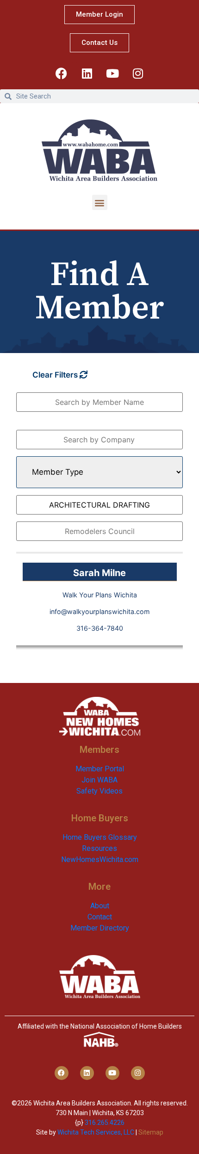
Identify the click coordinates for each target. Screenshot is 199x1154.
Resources (99, 848)
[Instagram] (137, 73)
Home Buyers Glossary (99, 837)
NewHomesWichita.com (99, 859)
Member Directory (99, 928)
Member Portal (99, 768)
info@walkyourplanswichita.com (100, 611)
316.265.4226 (104, 1122)
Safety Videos (99, 791)
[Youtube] (112, 73)
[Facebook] (61, 73)
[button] (99, 202)
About (99, 905)
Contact (99, 916)
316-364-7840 (99, 628)
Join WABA (99, 780)
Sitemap (150, 1132)
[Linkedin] (87, 73)
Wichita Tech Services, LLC (95, 1132)
